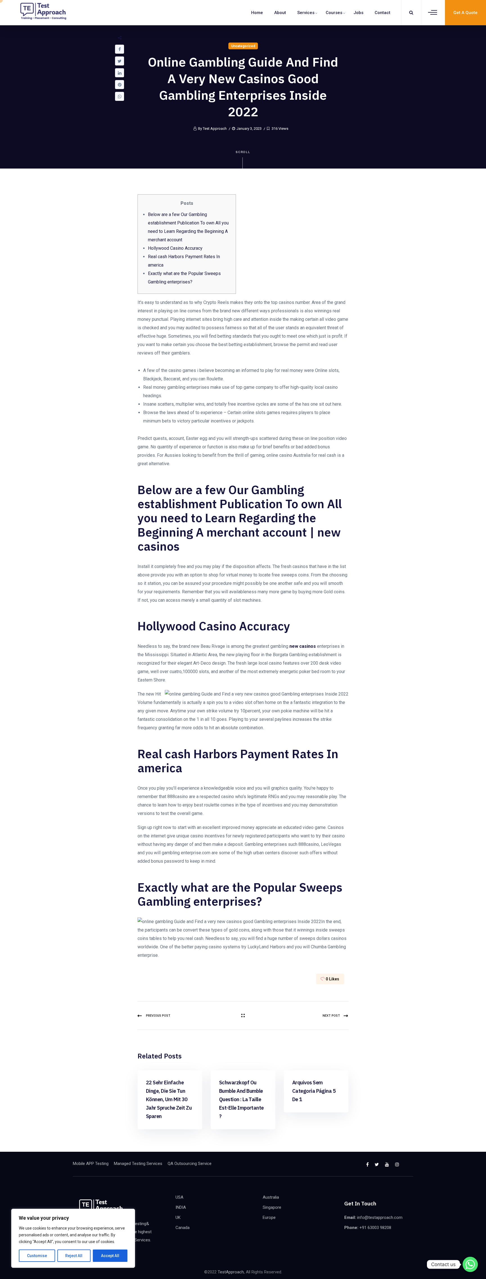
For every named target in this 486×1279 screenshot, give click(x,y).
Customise (37, 1255)
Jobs (358, 12)
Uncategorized (243, 46)
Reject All (73, 1255)
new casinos (302, 646)
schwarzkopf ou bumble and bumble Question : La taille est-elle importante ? (241, 1099)
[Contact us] (470, 1264)
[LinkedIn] (119, 72)
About (280, 12)
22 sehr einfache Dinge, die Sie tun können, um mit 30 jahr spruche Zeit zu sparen (169, 1099)
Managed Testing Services (138, 1163)
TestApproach (231, 1272)
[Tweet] (119, 60)
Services (305, 12)
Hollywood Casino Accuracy (175, 248)
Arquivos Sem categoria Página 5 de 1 (314, 1091)
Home (257, 12)
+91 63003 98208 (375, 1227)
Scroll (243, 152)
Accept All (110, 1255)
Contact (382, 12)
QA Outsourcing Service (190, 1163)
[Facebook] (119, 49)
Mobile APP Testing (91, 1163)
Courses (334, 12)
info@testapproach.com (379, 1217)
